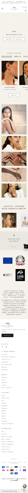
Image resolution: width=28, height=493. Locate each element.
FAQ (2, 431)
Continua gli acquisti (14, 39)
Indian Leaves (6, 398)
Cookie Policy (6, 449)
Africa (3, 413)
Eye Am (3, 418)
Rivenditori (5, 369)
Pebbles (4, 403)
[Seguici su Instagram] (6, 347)
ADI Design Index (7, 364)
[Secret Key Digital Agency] (15, 480)
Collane (4, 385)
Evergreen (4, 421)
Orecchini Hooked (10, 87)
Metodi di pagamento (7, 444)
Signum (3, 416)
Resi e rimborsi (6, 439)
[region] (14, 239)
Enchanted (4, 405)
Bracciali (4, 382)
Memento (4, 410)
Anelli (18, 56)
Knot (3, 400)
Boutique (4, 367)
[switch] (24, 491)
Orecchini (7, 56)
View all (14, 95)
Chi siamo (4, 354)
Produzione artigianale (8, 357)
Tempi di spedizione (7, 441)
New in (3, 395)
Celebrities (5, 362)
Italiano (13, 458)
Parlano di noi (6, 359)
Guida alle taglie (7, 436)
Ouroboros (4, 408)
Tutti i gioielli (7, 387)
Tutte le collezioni (7, 423)
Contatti (4, 434)
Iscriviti (7, 335)
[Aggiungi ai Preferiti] (16, 63)
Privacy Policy (6, 446)
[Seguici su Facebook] (2, 347)
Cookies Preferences (7, 452)
